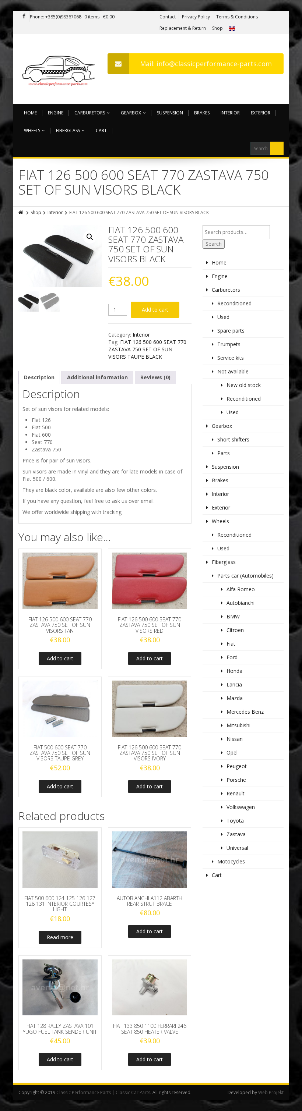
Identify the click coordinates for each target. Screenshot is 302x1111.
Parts (223, 453)
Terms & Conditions (237, 17)
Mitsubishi (238, 725)
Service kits (230, 357)
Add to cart (155, 309)
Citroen (235, 630)
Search (214, 243)
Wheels (32, 130)
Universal (237, 847)
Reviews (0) (155, 377)
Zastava (236, 834)
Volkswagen (240, 806)
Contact (167, 17)
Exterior (260, 113)
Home (30, 113)
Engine (55, 113)
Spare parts (231, 330)
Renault (235, 793)
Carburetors (89, 113)
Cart (101, 130)
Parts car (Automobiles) (245, 575)
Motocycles (231, 861)
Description (39, 377)
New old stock (243, 384)
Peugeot (236, 766)
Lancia (234, 684)
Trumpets (228, 344)
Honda (234, 670)
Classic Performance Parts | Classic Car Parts (103, 1092)
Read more (60, 937)
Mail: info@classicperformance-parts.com (206, 63)
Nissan (234, 738)
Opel (232, 752)
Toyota (235, 820)
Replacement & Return (182, 28)
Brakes (202, 113)
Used (223, 316)
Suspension (170, 113)
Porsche (236, 779)
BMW (233, 616)
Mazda (234, 698)
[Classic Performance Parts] (60, 69)
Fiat (230, 643)
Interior (230, 113)
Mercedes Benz (245, 711)
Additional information (97, 377)
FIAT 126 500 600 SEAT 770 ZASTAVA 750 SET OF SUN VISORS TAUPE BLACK (147, 349)
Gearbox (131, 113)
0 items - (99, 17)
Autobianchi (240, 602)
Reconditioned (234, 303)
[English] (232, 28)
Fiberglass (68, 130)
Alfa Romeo (240, 589)
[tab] (39, 377)
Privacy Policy (196, 17)
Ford (232, 657)
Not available (233, 371)
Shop (217, 28)
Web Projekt (271, 1092)
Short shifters (233, 439)
